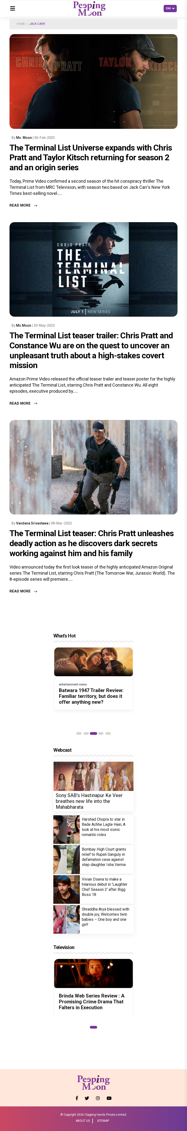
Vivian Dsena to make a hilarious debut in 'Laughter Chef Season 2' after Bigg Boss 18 (104, 887)
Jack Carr (37, 24)
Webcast (62, 750)
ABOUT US (83, 1120)
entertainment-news (73, 684)
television (63, 947)
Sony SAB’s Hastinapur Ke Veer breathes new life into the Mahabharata (89, 801)
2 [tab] (86, 733)
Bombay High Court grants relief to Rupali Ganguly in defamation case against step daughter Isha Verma (104, 857)
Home (21, 24)
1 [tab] (78, 733)
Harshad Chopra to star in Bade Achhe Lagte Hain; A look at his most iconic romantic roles (103, 827)
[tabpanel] (93, 678)
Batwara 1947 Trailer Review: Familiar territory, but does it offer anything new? (91, 696)
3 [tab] (93, 733)
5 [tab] (108, 733)
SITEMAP (103, 1120)
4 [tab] (100, 733)
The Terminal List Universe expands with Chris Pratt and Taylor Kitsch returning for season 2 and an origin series (90, 157)
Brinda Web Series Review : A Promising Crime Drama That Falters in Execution (91, 1001)
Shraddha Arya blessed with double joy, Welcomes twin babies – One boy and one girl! (105, 917)
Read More (20, 206)
